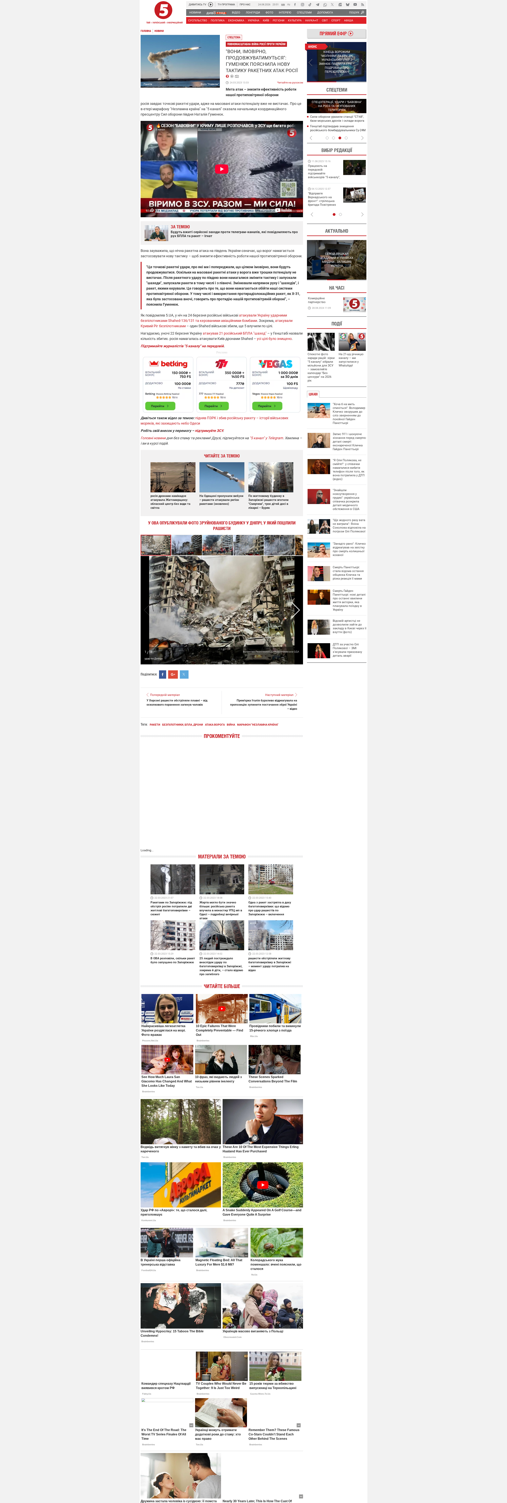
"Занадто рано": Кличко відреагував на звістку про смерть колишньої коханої (349, 549)
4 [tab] (346, 138)
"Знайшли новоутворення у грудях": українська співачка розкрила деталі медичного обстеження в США (346, 499)
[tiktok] (310, 4)
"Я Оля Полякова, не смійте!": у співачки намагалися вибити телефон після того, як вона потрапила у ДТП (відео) (349, 469)
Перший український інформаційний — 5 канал (163, 13)
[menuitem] (195, 12)
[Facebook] (295, 4)
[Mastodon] (340, 4)
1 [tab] (321, 81)
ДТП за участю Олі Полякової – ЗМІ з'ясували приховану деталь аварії (347, 650)
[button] (187, 545)
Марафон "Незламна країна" (257, 724)
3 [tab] (339, 138)
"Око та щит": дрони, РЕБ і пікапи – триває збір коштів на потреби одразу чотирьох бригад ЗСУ (324, 201)
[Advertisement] (222, 383)
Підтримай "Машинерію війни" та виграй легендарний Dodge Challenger (323, 171)
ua (283, 4)
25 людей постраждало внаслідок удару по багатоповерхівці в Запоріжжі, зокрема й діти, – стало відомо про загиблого (221, 966)
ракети (155, 724)
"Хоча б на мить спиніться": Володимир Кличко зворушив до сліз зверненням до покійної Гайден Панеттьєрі (349, 413)
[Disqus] (222, 797)
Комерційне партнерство (317, 300)
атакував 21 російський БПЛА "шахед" (235, 333)
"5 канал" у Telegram (266, 438)
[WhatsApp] (325, 4)
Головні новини (153, 438)
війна (231, 724)
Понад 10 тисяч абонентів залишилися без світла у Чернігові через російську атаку (337, 130)
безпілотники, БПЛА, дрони (182, 724)
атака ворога (215, 724)
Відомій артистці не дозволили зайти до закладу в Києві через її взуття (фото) (349, 626)
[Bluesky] (347, 4)
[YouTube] (355, 4)
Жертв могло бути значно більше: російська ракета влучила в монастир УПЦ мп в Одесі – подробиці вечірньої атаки (220, 910)
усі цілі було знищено (274, 339)
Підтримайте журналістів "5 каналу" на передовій (182, 346)
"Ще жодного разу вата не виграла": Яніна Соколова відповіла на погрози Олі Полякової (349, 525)
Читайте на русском (290, 81)
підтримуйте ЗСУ (209, 431)
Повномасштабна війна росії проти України (256, 44)
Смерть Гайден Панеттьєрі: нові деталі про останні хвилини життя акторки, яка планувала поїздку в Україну (349, 600)
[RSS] (362, 4)
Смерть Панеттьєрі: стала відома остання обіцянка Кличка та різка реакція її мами (348, 572)
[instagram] (302, 4)
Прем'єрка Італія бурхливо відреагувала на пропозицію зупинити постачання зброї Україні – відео (263, 705)
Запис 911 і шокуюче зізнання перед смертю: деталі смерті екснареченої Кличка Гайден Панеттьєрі (349, 441)
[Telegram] (317, 4)
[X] (332, 4)
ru (288, 4)
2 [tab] (351, 81)
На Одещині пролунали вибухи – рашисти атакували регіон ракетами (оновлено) (221, 500)
